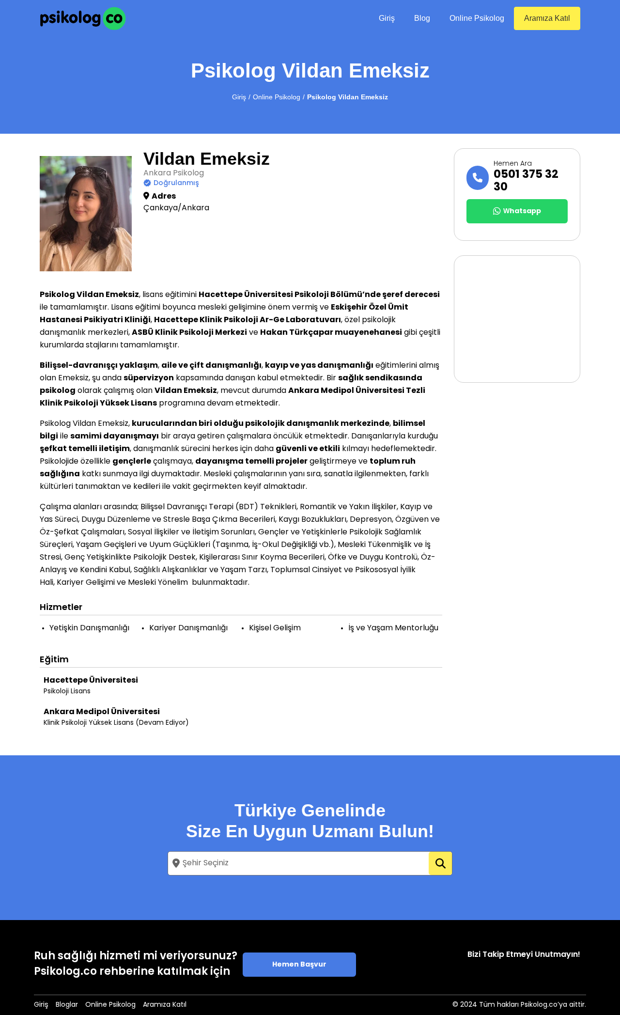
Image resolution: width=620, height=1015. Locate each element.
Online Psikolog (477, 18)
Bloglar (67, 1005)
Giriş (387, 18)
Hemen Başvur (299, 964)
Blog (422, 18)
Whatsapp (522, 211)
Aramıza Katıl (547, 18)
